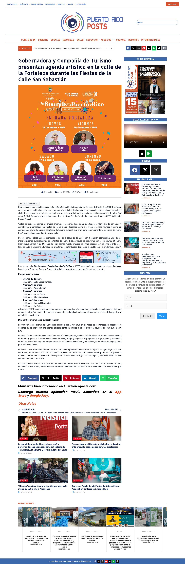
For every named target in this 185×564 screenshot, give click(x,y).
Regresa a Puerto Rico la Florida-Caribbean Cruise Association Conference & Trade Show (95, 487)
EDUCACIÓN (92, 39)
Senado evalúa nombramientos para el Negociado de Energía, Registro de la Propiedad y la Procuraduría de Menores (153, 259)
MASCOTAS (61, 4)
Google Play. (39, 395)
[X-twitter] (133, 48)
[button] (30, 378)
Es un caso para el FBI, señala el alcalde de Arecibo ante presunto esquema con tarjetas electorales (96, 445)
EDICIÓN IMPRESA (37, 4)
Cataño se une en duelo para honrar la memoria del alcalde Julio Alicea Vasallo (36, 539)
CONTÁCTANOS (12, 4)
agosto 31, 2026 (26, 453)
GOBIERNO (43, 39)
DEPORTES (133, 39)
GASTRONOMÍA (81, 4)
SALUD (80, 39)
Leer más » (145, 198)
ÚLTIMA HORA (28, 39)
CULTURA (121, 39)
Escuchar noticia (30, 203)
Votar (161, 316)
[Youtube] (143, 48)
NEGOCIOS (106, 39)
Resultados (148, 316)
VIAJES (70, 4)
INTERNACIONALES (150, 39)
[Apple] (149, 48)
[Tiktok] (159, 48)
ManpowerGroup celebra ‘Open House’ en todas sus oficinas (92, 538)
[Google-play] (154, 48)
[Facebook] (128, 48)
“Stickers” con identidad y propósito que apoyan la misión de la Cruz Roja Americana (42, 487)
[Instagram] (138, 48)
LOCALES (55, 39)
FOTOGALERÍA (50, 4)
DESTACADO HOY (36, 532)
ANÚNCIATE (24, 4)
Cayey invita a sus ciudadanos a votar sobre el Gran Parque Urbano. (148, 538)
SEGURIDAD (68, 39)
